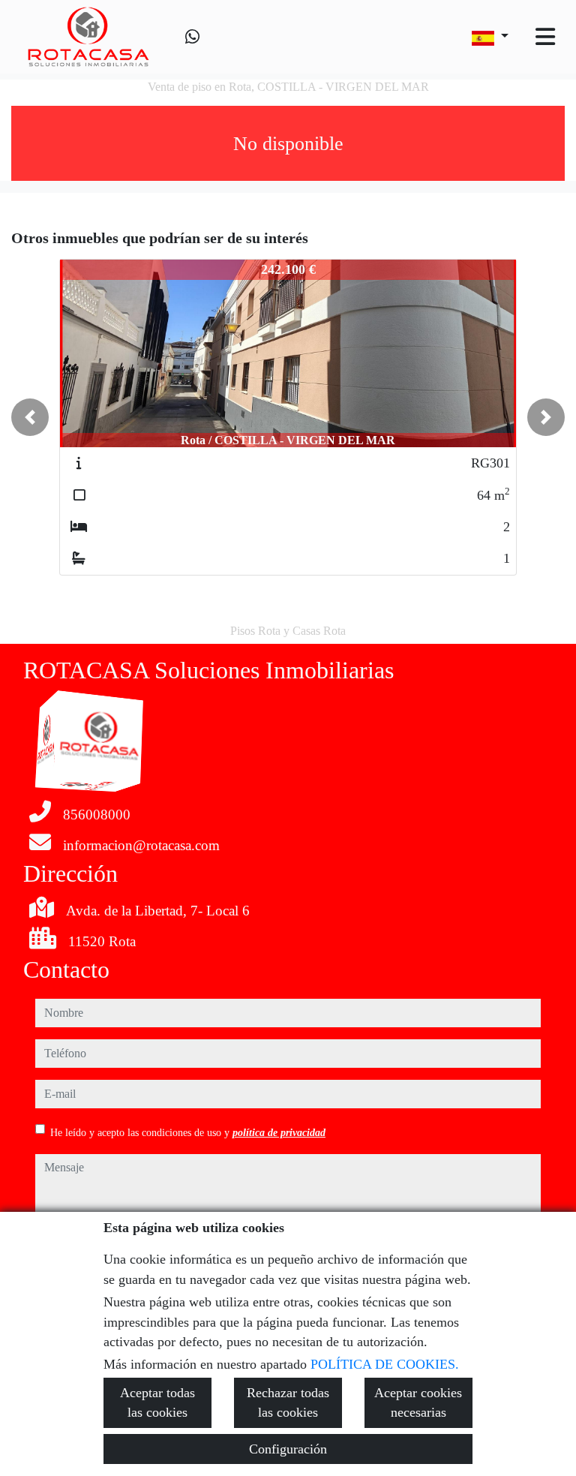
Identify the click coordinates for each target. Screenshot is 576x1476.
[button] (30, 417)
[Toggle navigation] (545, 37)
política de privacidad (279, 1132)
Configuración (288, 1448)
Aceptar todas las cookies (157, 1402)
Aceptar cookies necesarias (418, 1402)
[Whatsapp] (192, 37)
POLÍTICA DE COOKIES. (384, 1364)
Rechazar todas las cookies (288, 1402)
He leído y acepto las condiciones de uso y (188, 1132)
